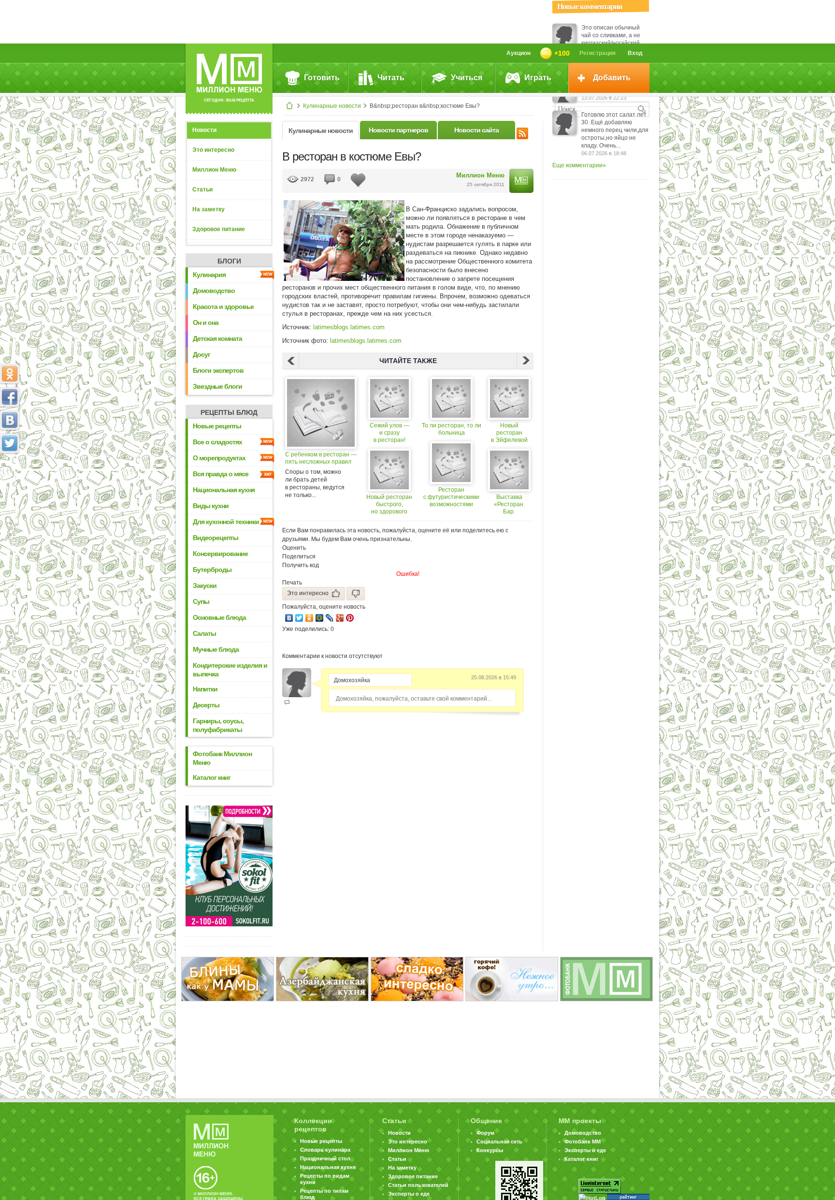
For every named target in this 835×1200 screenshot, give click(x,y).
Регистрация (597, 53)
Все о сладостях (217, 442)
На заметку (208, 209)
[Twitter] (299, 618)
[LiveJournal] (330, 618)
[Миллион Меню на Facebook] (9, 397)
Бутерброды (212, 569)
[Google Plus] (340, 618)
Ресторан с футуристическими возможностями (451, 497)
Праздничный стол (325, 1158)
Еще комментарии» (579, 165)
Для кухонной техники (226, 522)
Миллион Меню (214, 169)
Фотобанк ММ (582, 1141)
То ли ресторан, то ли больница (451, 429)
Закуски (204, 585)
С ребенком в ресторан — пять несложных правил (321, 458)
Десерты (206, 705)
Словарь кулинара (325, 1150)
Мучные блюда (216, 649)
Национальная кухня (224, 490)
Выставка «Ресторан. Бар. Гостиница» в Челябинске (509, 504)
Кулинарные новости (332, 105)
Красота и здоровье (223, 306)
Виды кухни (211, 506)
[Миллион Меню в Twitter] (9, 443)
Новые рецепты (217, 426)
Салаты (204, 633)
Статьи (202, 189)
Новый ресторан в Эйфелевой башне (509, 433)
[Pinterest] (350, 618)
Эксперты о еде (409, 1194)
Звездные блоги (217, 386)
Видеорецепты (215, 537)
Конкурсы (489, 1150)
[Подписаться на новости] (522, 132)
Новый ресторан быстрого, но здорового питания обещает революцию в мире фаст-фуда (389, 504)
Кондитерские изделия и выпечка (230, 669)
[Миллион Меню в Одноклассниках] (9, 373)
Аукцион (518, 53)
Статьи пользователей (418, 1185)
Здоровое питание (218, 229)
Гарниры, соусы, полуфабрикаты (218, 725)
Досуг (201, 354)
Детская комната (217, 338)
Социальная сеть (499, 1141)
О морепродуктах (219, 458)
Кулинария (209, 274)
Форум (485, 1133)
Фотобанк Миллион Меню (222, 758)
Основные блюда (219, 617)
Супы (201, 601)
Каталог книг (211, 777)
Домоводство (214, 290)
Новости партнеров (398, 130)
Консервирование (220, 553)
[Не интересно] (355, 593)
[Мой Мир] (320, 618)
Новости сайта (476, 130)
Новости (204, 130)
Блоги (229, 261)
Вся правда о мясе (220, 474)
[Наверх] (9, 486)
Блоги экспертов (218, 370)
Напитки (205, 689)
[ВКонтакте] (289, 618)
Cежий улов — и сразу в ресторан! (389, 432)
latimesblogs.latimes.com (349, 327)
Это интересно (213, 149)
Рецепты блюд (229, 412)
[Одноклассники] (309, 618)
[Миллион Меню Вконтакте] (9, 420)
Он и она (205, 322)
